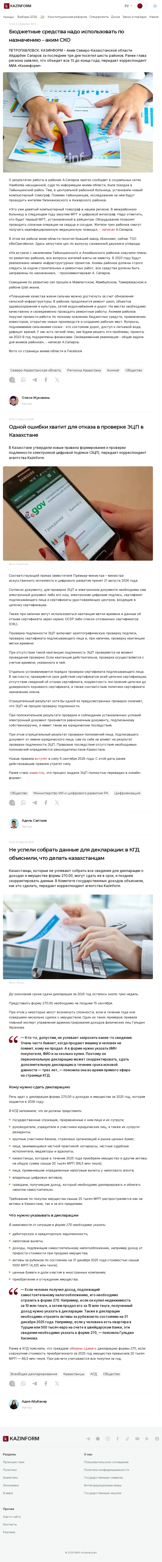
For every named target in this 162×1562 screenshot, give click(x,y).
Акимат (113, 370)
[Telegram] (34, 380)
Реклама (9, 1532)
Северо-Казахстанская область (35, 370)
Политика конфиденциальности (106, 1470)
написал (108, 229)
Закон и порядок (134, 17)
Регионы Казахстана (84, 370)
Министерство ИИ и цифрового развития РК (70, 793)
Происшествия (13, 1462)
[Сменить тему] (142, 6)
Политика (10, 1470)
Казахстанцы (73, 1374)
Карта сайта (12, 1517)
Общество (133, 370)
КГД (93, 1374)
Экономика (11, 1485)
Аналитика (10, 1477)
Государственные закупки (102, 1493)
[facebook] (118, 1439)
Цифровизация (127, 793)
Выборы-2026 (27, 17)
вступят (41, 759)
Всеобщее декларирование (33, 1374)
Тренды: (8, 16)
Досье (115, 17)
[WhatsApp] (23, 380)
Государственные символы (103, 1477)
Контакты (10, 1524)
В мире (8, 1493)
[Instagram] (12, 380)
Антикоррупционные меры (103, 1485)
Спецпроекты (99, 17)
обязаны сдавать (83, 1348)
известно (36, 773)
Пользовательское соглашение (106, 1462)
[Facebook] (46, 380)
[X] (57, 380)
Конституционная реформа (67, 17)
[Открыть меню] (155, 6)
